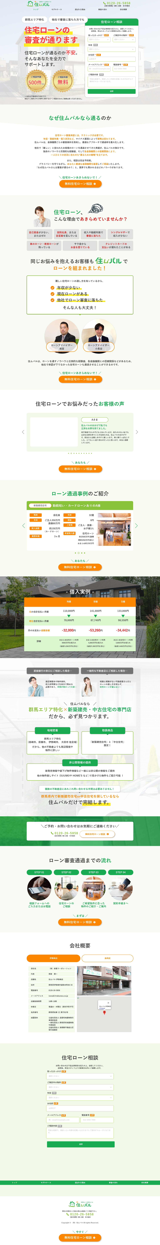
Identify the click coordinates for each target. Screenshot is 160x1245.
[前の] (23, 432)
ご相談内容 (93, 75)
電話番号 (85, 1115)
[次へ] (137, 432)
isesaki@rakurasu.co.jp (58, 996)
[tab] (53, 958)
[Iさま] (81, 453)
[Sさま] (76, 453)
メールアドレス (95, 65)
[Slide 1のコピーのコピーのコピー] (81, 553)
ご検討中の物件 (120, 35)
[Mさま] (68, 453)
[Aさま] (91, 453)
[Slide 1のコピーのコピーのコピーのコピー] (84, 553)
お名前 (91, 55)
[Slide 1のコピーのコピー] (78, 553)
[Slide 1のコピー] (75, 553)
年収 (90, 45)
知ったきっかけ (95, 35)
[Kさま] (86, 453)
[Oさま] (73, 453)
